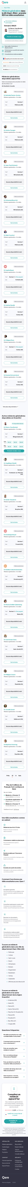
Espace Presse (5, 1165)
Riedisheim (11, 973)
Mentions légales (6, 1182)
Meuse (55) (11, 1015)
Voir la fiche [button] (14, 118)
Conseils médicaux (19, 1154)
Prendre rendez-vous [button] (14, 451)
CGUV (14, 1182)
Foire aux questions (7, 1160)
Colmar (10, 955)
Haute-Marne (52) (13, 1009)
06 (16, 775)
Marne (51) (11, 1006)
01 (12, 775)
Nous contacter (6, 1163)
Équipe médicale (19, 1147)
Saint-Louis (11, 958)
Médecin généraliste (7, 1144)
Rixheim (10, 967)
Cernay (10, 976)
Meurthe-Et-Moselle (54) (15, 1012)
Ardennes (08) (12, 1000)
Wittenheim (11, 964)
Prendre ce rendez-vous (14, 36)
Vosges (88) (11, 1024)
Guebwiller (11, 979)
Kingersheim (12, 970)
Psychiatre (5, 1152)
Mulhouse (11, 952)
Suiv (19, 775)
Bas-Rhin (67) (12, 1021)
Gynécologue (5, 1147)
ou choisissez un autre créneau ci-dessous (14, 40)
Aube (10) (11, 1003)
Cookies (17, 1169)
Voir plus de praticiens (10, 407)
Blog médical (18, 1144)
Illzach (10, 961)
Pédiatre (4, 1149)
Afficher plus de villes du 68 (16, 981)
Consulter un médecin (13, 1121)
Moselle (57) (11, 1018)
